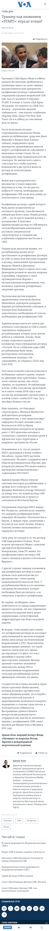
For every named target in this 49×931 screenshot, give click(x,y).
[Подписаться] (42, 908)
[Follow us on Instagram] (23, 908)
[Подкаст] (35, 908)
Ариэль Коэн (8, 28)
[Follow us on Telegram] (4, 914)
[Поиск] (42, 927)
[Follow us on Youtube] (16, 908)
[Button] (40, 39)
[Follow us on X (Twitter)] (10, 908)
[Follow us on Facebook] (4, 908)
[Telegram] (30, 927)
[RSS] (29, 908)
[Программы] (19, 927)
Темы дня (7, 12)
